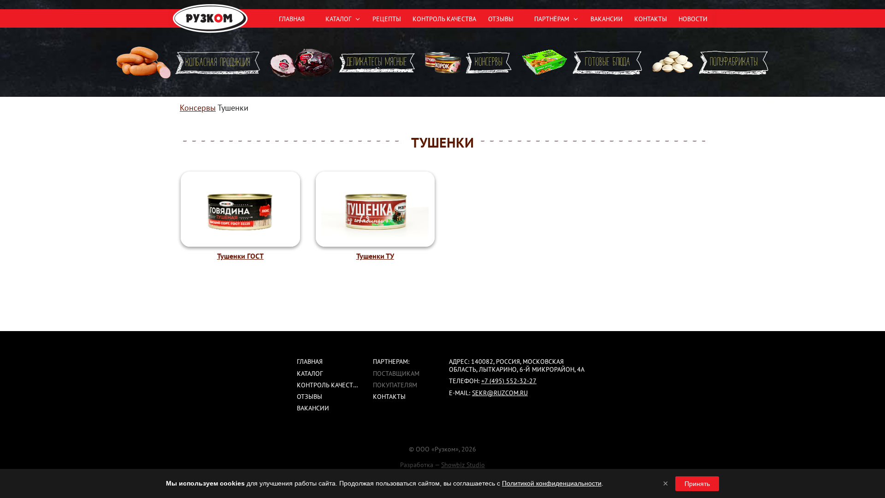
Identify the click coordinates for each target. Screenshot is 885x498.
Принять (697, 483)
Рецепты (386, 19)
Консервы (198, 107)
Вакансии (606, 19)
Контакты (650, 19)
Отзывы (500, 19)
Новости (693, 19)
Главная (292, 19)
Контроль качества (444, 19)
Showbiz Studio (463, 465)
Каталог (310, 373)
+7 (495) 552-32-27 (509, 381)
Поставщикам (396, 373)
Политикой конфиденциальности (552, 483)
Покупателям (395, 385)
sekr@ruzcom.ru (500, 393)
